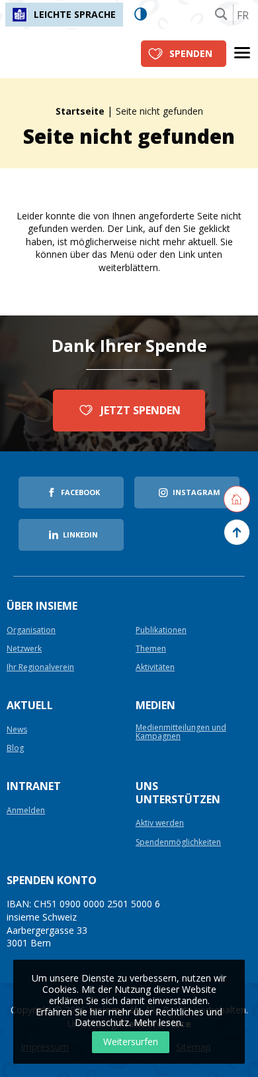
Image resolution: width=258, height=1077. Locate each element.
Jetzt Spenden (141, 410)
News (17, 730)
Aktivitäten (155, 668)
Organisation (31, 631)
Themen (151, 649)
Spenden (190, 53)
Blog (15, 749)
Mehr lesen (157, 1022)
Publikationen (161, 631)
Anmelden (26, 811)
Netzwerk (24, 649)
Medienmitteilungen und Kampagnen (181, 732)
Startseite (80, 111)
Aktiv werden (160, 823)
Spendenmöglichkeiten (178, 843)
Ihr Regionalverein (40, 668)
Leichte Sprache (75, 14)
